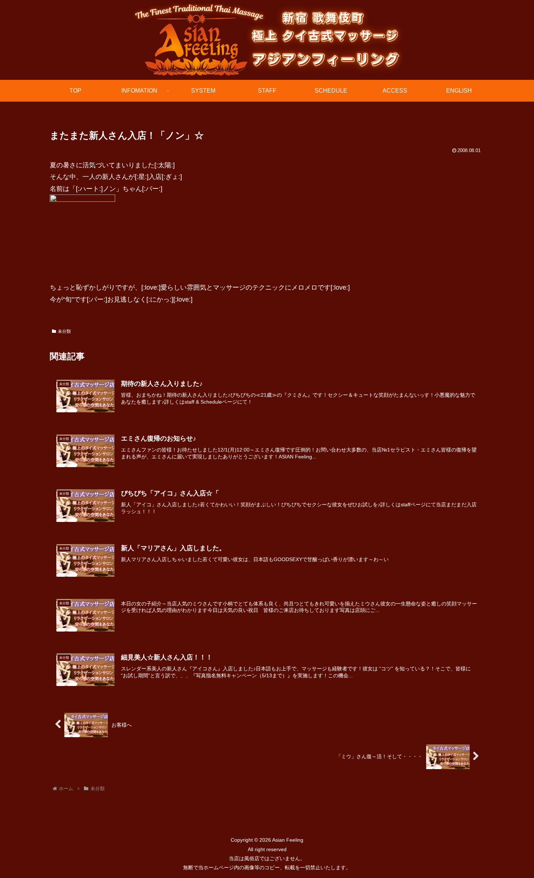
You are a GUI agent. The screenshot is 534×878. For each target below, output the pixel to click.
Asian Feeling (287, 840)
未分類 (64, 331)
